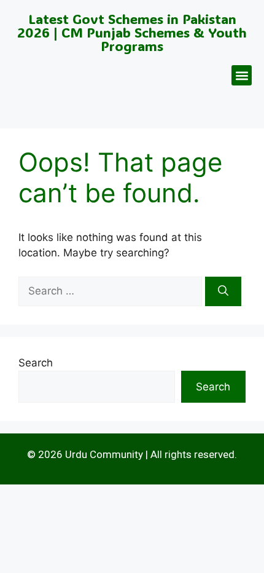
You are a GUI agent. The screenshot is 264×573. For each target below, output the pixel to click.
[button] (241, 75)
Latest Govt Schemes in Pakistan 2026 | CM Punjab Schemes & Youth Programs (132, 32)
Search (35, 363)
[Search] (223, 291)
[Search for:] (111, 291)
